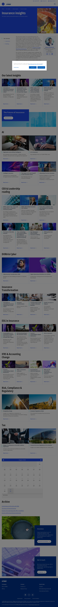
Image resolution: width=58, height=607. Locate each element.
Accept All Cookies (41, 67)
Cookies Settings (16, 67)
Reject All (32, 67)
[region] (29, 66)
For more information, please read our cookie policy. (35, 64)
